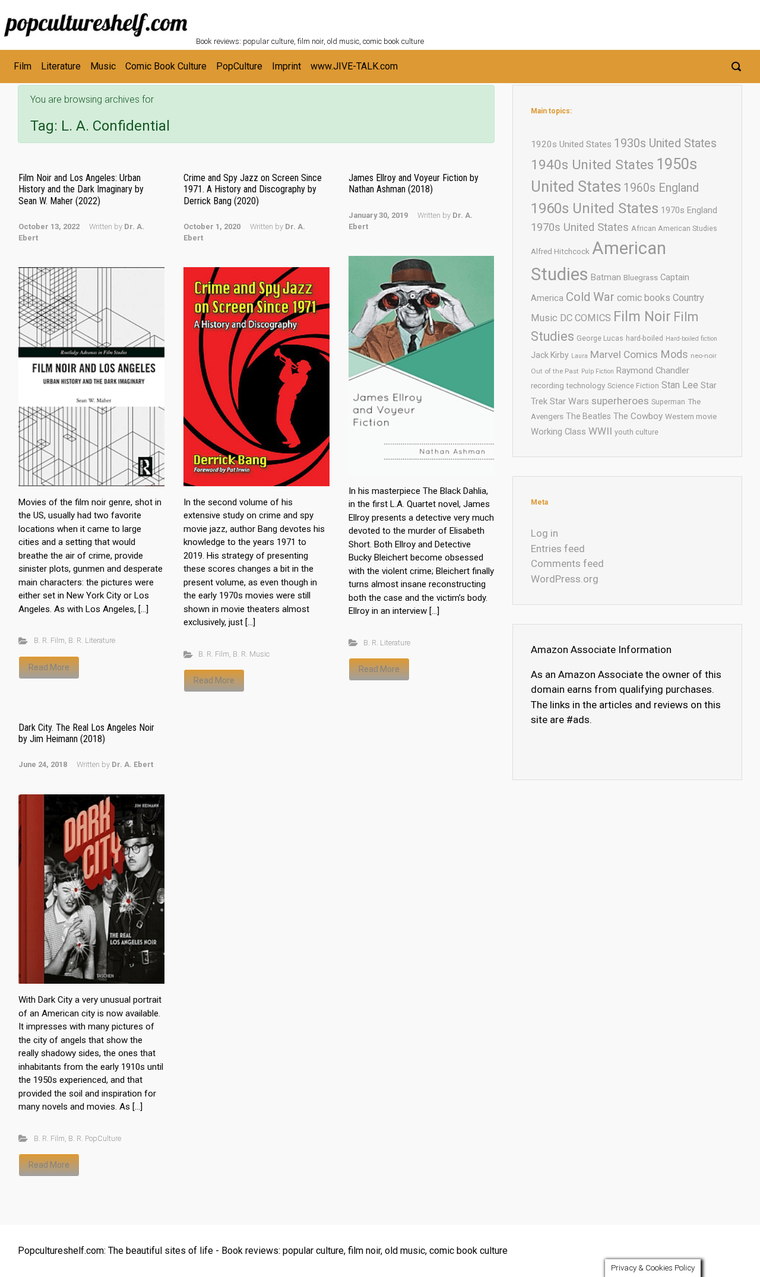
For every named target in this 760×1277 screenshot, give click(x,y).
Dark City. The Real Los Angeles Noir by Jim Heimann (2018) (86, 733)
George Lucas (600, 338)
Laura (579, 356)
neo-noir (704, 355)
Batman (606, 277)
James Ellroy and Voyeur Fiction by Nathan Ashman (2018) (414, 183)
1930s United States (665, 143)
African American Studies (674, 228)
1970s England (689, 210)
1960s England (661, 188)
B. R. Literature (91, 640)
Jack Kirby (550, 355)
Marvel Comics (624, 354)
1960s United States (594, 208)
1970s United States (580, 227)
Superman (668, 401)
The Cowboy (638, 416)
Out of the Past (555, 371)
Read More (48, 667)
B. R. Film (49, 640)
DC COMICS (585, 318)
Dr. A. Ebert (132, 764)
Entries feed (558, 548)
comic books (643, 297)
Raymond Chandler (652, 370)
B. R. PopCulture (94, 1138)
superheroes (620, 401)
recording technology (568, 385)
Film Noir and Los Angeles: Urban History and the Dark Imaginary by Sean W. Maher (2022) (81, 189)
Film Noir (642, 316)
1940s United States (592, 165)
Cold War (590, 297)
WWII (600, 431)
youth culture (636, 431)
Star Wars (569, 401)
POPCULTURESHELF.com (325, 16)
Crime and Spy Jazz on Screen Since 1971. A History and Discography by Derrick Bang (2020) (252, 189)
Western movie (691, 416)
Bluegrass (640, 277)
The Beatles (588, 416)
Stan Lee (679, 385)
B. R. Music (251, 653)
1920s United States (571, 144)
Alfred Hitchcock (560, 251)
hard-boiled (644, 338)
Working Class (558, 431)
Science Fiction (633, 385)
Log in (544, 533)
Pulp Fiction (597, 371)
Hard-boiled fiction (691, 339)
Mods (674, 354)
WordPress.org (564, 579)
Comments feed (567, 563)
